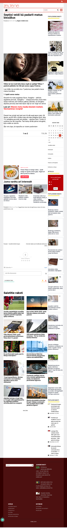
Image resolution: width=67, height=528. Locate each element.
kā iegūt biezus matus (35, 207)
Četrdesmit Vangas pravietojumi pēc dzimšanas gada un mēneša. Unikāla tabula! (56, 408)
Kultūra (49, 158)
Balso (55, 188)
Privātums (39, 510)
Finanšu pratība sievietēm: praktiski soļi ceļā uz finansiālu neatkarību (44, 496)
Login (45, 267)
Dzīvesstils (50, 154)
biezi (23, 207)
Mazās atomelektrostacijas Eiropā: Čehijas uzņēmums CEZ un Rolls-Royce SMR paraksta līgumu (36, 402)
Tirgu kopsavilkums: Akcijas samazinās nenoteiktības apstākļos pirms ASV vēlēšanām (13, 379)
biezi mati (27, 207)
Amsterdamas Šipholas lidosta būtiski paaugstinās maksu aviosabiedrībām (36, 355)
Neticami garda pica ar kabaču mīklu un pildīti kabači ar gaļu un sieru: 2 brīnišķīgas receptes (44, 485)
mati (12, 209)
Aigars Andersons (22, 21)
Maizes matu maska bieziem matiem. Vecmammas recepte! (23, 108)
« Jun (49, 142)
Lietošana (39, 506)
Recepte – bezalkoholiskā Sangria (12, 244)
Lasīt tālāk (24, 176)
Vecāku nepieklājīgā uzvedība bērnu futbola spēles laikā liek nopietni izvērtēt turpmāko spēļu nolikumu (14, 314)
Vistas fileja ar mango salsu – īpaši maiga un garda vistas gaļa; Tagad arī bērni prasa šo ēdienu (33, 171)
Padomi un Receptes (53, 162)
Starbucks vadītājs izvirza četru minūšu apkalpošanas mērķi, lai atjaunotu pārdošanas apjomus (36, 378)
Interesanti (50, 149)
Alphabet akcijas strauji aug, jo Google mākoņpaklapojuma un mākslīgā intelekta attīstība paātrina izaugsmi (14, 400)
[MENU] (61, 10)
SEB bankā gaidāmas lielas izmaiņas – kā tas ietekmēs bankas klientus (36, 335)
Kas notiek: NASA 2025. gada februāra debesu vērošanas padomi (36, 313)
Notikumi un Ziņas (13, 207)
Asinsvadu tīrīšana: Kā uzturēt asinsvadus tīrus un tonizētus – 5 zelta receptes (56, 450)
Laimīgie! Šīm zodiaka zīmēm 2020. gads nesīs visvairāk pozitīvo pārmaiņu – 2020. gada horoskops (55, 435)
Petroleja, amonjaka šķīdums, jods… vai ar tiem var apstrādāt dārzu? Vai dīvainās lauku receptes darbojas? (44, 472)
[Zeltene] (6, 10)
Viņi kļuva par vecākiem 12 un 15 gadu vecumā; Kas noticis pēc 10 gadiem (55, 421)
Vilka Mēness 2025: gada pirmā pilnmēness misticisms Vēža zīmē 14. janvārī (13, 336)
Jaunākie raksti (51, 145)
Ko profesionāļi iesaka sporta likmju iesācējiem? (13, 354)
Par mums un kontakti (42, 508)
